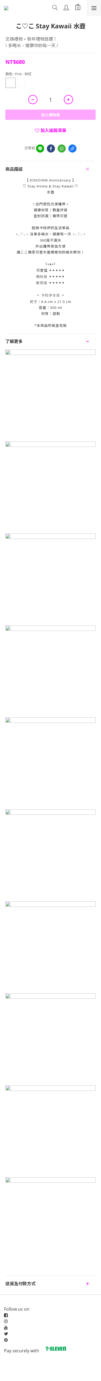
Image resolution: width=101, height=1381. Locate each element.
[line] (40, 148)
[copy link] (72, 148)
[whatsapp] (62, 148)
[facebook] (51, 148)
